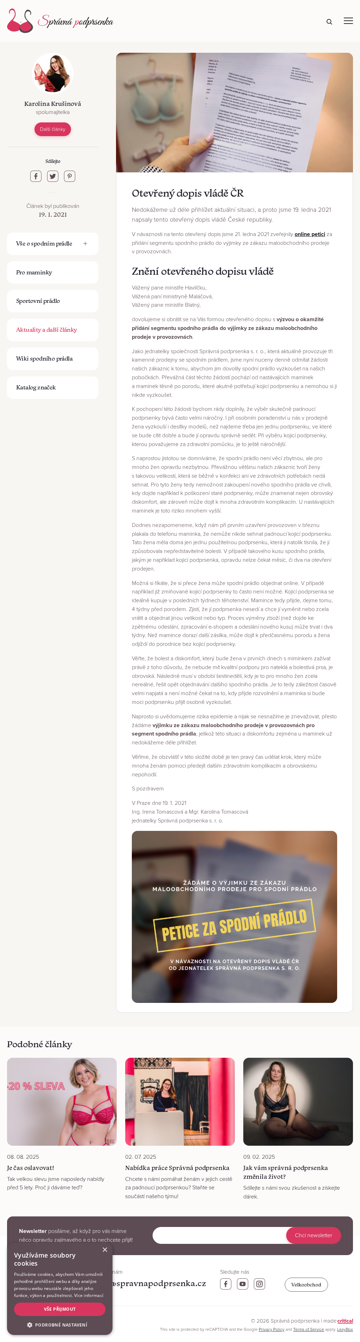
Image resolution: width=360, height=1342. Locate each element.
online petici (310, 234)
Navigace (348, 20)
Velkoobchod (306, 1284)
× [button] (104, 1250)
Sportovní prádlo (38, 301)
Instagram (259, 1284)
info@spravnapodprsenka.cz (149, 1283)
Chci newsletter (313, 1235)
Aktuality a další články (46, 329)
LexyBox (345, 1329)
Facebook (225, 1284)
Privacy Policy (271, 1329)
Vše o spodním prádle (44, 243)
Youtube (242, 1284)
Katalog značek (36, 387)
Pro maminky (34, 272)
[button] (59, 1324)
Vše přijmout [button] (60, 1309)
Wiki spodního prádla (44, 358)
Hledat (329, 22)
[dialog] (59, 1288)
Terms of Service (308, 1329)
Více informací (88, 1295)
